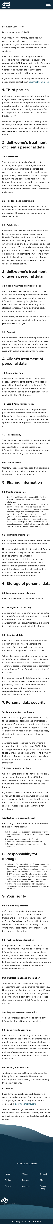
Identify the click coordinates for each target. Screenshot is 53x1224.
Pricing (8, 1186)
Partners (25, 1180)
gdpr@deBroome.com (39, 82)
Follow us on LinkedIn (26, 1163)
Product (8, 1180)
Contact (43, 1174)
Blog (42, 1180)
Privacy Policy (43, 1187)
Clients (25, 1174)
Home (7, 1174)
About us (26, 1186)
